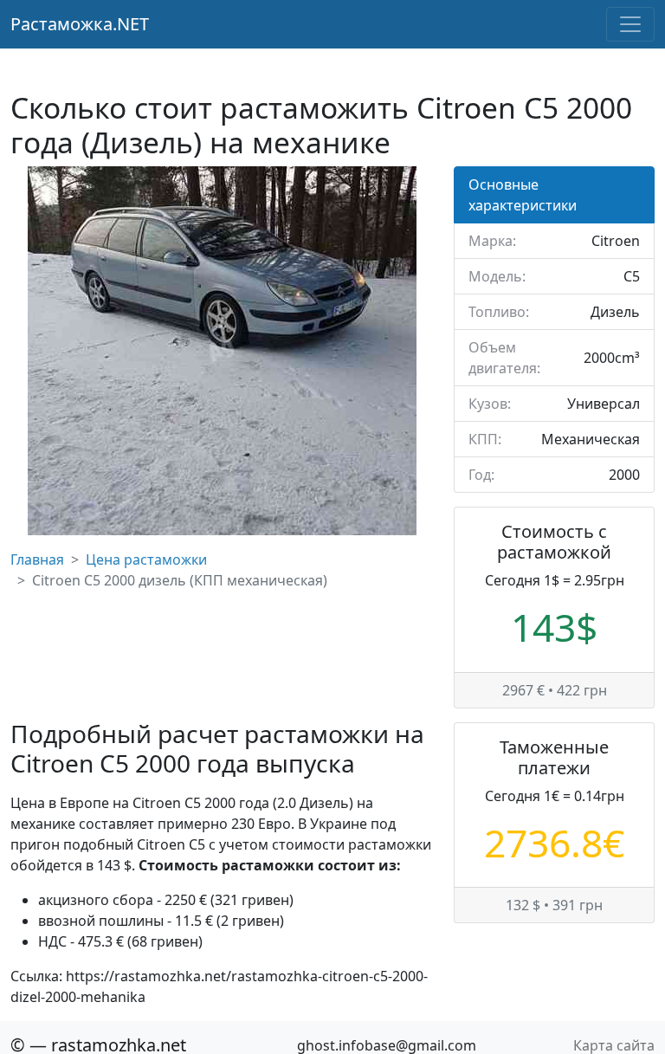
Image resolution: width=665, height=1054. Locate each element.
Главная (37, 559)
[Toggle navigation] (630, 24)
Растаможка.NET (79, 24)
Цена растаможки (146, 559)
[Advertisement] (221, 655)
